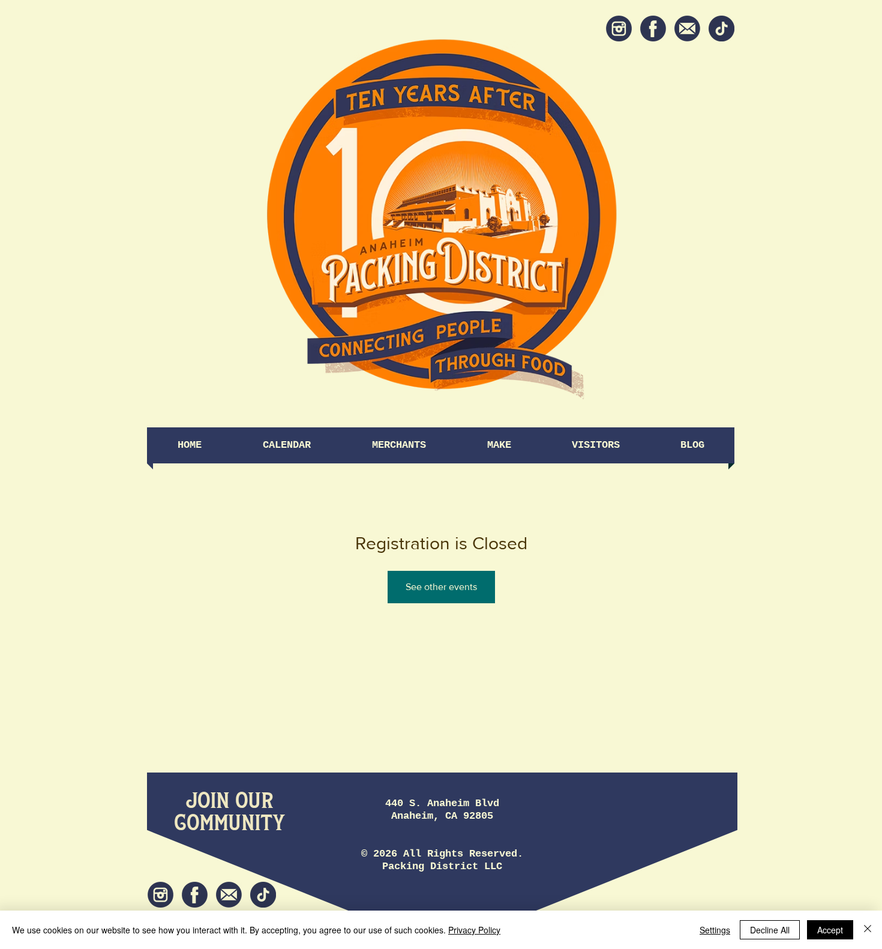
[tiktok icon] (721, 28)
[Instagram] (619, 28)
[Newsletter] (687, 28)
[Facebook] (653, 28)
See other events (441, 587)
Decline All (770, 930)
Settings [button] (715, 930)
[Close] (867, 929)
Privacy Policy (474, 930)
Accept (830, 930)
